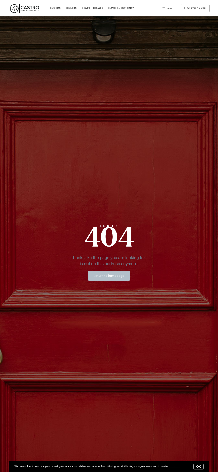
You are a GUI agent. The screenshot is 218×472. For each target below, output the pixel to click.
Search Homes (92, 8)
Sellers (71, 8)
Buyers (55, 8)
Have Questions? (121, 8)
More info (174, 466)
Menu (169, 8)
